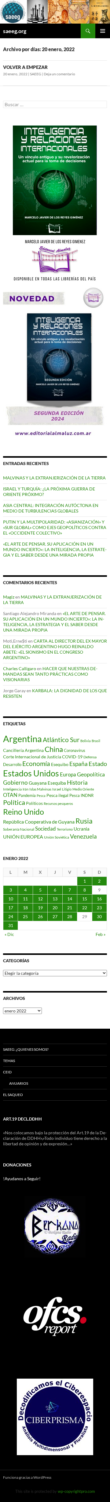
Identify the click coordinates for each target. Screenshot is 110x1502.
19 (40, 907)
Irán (25, 789)
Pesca (41, 796)
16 (99, 898)
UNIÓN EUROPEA (23, 836)
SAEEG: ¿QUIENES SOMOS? (26, 1049)
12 (40, 898)
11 (25, 898)
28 (69, 916)
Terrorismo (65, 829)
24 (10, 916)
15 (84, 898)
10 (10, 898)
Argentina (22, 738)
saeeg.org (14, 31)
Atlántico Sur (61, 739)
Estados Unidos (31, 773)
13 (55, 898)
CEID (7, 1072)
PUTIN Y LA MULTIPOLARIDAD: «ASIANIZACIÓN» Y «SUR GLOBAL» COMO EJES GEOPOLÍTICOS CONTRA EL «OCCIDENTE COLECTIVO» (54, 527)
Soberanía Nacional (18, 829)
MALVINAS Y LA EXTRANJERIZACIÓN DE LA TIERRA (54, 477)
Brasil (96, 741)
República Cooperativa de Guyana (39, 821)
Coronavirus (74, 750)
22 (84, 907)
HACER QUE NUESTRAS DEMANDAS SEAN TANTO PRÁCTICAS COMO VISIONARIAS (50, 674)
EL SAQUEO (13, 1094)
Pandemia (27, 795)
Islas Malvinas (40, 789)
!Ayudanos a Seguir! (22, 1178)
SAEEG (35, 74)
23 (99, 907)
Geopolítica (91, 774)
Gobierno (15, 782)
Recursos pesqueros (58, 803)
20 (55, 907)
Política (14, 802)
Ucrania (82, 829)
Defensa (90, 757)
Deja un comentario (59, 74)
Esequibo (59, 764)
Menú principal (102, 31)
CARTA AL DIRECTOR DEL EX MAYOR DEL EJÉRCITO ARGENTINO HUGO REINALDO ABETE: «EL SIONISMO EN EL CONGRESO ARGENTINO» (55, 649)
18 (25, 907)
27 (55, 916)
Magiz (8, 596)
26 (40, 916)
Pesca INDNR (81, 795)
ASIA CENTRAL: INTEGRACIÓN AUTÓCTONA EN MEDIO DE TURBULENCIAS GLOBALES (50, 508)
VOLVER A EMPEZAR (25, 67)
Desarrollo (12, 764)
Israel (56, 789)
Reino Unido (23, 811)
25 (25, 916)
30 (99, 916)
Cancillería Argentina (23, 750)
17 (10, 907)
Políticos (34, 803)
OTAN (10, 795)
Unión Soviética (56, 837)
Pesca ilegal (57, 795)
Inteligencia (12, 789)
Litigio (67, 789)
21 (69, 907)
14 (69, 898)
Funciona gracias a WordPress (27, 1477)
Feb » (100, 934)
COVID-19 (72, 756)
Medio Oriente (83, 789)
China (54, 749)
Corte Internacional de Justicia (32, 756)
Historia (77, 782)
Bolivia (85, 741)
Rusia (84, 821)
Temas (9, 1060)
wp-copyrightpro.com (76, 1491)
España (78, 763)
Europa (68, 774)
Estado (98, 763)
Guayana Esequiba (47, 783)
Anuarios (18, 1083)
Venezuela (83, 836)
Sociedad (45, 829)
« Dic (9, 934)
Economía (36, 763)
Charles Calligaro (19, 668)
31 (10, 925)
